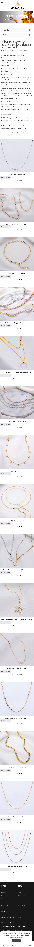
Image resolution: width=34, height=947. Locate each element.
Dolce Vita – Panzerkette (17, 767)
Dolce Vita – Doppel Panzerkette (17, 323)
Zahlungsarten (22, 895)
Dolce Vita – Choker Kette (17, 273)
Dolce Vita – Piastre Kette (17, 817)
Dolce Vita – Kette (17, 471)
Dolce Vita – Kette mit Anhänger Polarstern (17, 619)
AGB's (3, 902)
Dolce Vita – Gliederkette (17, 422)
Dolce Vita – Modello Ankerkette (17, 718)
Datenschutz (5, 905)
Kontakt (20, 902)
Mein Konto (21, 905)
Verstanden (16, 941)
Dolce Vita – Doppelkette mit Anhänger (17, 372)
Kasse (20, 899)
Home (19, 892)
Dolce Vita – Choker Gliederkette (17, 224)
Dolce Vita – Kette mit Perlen (17, 669)
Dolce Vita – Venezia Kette (17, 866)
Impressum (4, 899)
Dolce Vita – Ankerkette (17, 175)
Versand (3, 895)
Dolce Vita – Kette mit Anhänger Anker (17, 570)
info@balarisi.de (5, 920)
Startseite (6, 19)
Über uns (4, 892)
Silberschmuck (15, 19)
